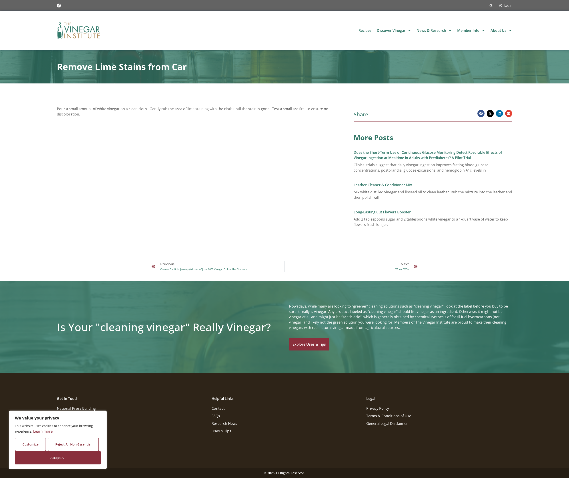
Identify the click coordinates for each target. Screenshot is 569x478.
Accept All (57, 458)
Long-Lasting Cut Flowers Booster (382, 212)
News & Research (431, 30)
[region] (58, 440)
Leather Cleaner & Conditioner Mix (383, 184)
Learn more (43, 431)
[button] (491, 5)
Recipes (365, 30)
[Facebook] (59, 6)
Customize (30, 444)
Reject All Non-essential (73, 444)
